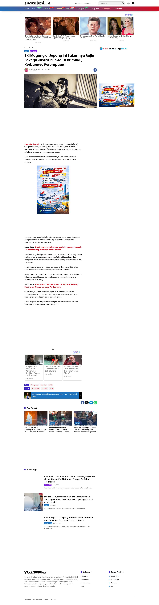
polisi (44, 385)
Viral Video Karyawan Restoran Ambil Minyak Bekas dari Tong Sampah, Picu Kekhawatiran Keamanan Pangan (59, 430)
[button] (123, 3)
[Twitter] (87, 402)
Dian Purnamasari (34, 69)
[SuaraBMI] (47, 3)
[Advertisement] (13, 43)
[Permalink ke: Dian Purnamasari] (26, 70)
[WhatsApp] (95, 402)
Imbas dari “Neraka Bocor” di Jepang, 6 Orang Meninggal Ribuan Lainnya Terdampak (51, 285)
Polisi (45, 389)
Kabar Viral (115, 576)
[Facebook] (82, 402)
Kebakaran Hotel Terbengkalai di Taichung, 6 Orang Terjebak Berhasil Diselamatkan (35, 430)
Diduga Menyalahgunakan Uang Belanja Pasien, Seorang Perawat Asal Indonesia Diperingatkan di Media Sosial (68, 499)
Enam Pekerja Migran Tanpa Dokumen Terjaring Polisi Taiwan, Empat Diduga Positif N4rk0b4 (85, 430)
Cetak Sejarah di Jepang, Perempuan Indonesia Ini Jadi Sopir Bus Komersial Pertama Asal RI (68, 518)
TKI (51, 385)
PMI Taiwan (115, 579)
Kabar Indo (48, 523)
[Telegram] (91, 402)
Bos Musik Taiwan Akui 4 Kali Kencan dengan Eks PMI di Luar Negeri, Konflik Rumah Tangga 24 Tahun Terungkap (69, 479)
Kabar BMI (33, 51)
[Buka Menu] (133, 3)
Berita (26, 51)
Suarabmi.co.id (31, 144)
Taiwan (113, 583)
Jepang (35, 385)
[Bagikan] (95, 70)
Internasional (85, 583)
